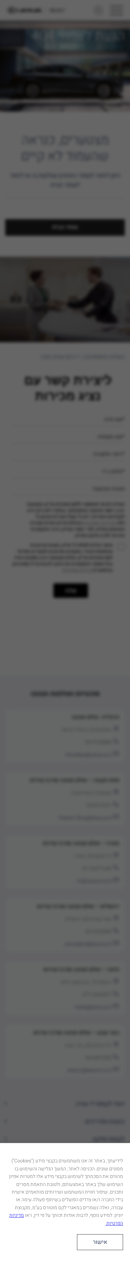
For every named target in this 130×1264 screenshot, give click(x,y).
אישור (100, 1242)
